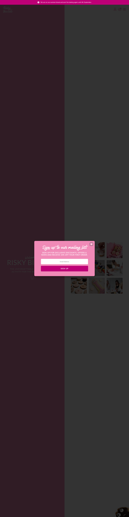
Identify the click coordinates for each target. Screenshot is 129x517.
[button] (91, 244)
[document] (64, 258)
